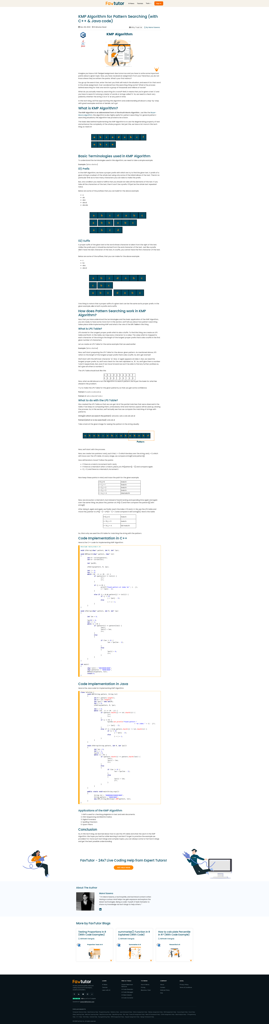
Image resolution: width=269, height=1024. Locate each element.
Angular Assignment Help (132, 1017)
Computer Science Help (79, 1012)
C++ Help (79, 1017)
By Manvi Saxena (153, 27)
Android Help (93, 1017)
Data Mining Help (117, 1014)
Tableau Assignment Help (155, 1012)
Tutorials (140, 3)
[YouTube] (83, 994)
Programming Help (104, 1012)
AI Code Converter (127, 998)
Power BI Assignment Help (137, 1014)
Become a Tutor (146, 990)
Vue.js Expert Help (182, 1012)
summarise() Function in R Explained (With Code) (134, 933)
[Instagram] (87, 994)
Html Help (86, 1017)
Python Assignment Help (140, 1012)
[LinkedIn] (78, 994)
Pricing (143, 987)
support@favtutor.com (87, 1001)
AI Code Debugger (127, 992)
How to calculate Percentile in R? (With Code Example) (174, 933)
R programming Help (104, 1017)
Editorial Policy (165, 990)
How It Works (145, 984)
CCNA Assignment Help (167, 1014)
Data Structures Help (105, 1014)
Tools (148, 3)
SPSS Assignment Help (117, 1017)
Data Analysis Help (180, 1014)
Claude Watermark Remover (127, 985)
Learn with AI (106, 990)
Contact (162, 987)
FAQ (161, 993)
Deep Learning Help (78, 1014)
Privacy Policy (184, 984)
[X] (74, 994)
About (162, 984)
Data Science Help (92, 1012)
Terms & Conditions (186, 987)
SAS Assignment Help (170, 1012)
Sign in (158, 3)
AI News (131, 3)
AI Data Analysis (126, 995)
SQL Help (125, 1014)
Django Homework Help (147, 1017)
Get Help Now (123, 867)
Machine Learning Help (91, 1014)
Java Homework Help (126, 1012)
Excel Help (192, 1012)
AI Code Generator (127, 989)
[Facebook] (92, 994)
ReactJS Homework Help (153, 1014)
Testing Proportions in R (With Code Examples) (92, 933)
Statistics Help (115, 1012)
